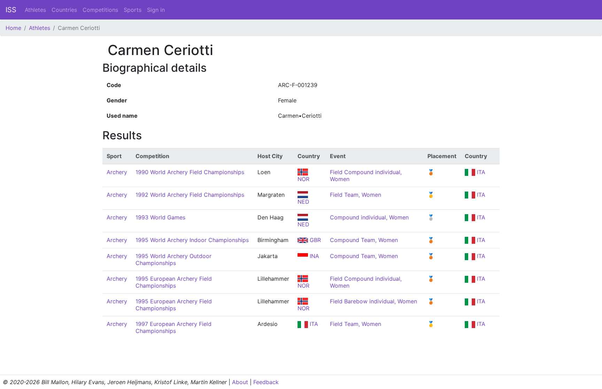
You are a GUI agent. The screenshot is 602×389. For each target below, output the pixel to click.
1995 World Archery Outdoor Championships (173, 259)
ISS (11, 10)
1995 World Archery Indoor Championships (192, 239)
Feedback (266, 382)
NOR (303, 285)
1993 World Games (160, 217)
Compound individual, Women (369, 217)
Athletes (35, 9)
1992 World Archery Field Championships (190, 194)
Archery (117, 172)
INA (313, 255)
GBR (314, 239)
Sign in (156, 9)
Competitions (100, 9)
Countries (64, 9)
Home (13, 27)
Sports (132, 9)
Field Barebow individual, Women (373, 301)
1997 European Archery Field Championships (173, 327)
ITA (480, 172)
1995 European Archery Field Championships (174, 282)
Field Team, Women (355, 194)
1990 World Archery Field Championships (190, 172)
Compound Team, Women (364, 239)
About (240, 382)
